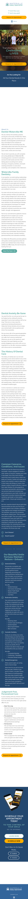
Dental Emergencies (11, 660)
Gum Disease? (9, 532)
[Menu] (14, 897)
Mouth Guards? (9, 536)
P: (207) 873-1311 (14, 11)
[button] (14, 17)
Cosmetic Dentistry (11, 632)
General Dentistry (10, 563)
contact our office (6, 244)
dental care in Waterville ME (15, 156)
